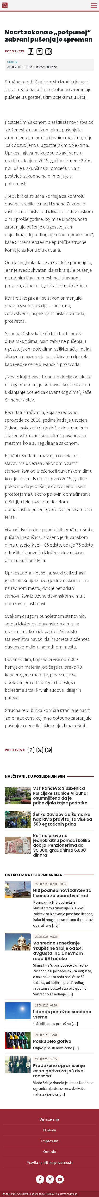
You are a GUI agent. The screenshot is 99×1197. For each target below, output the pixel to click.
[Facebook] (39, 1179)
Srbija (12, 62)
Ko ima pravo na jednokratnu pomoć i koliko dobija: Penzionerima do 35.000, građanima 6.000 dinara (61, 845)
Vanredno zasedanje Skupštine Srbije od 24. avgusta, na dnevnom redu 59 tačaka (58, 951)
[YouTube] (59, 1179)
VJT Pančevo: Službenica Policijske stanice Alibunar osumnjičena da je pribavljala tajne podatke (60, 796)
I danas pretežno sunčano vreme (62, 1014)
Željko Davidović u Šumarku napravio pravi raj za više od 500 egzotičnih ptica (62, 819)
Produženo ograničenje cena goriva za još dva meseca (59, 1070)
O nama (49, 1130)
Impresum (49, 1140)
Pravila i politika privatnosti (49, 1162)
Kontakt (49, 1151)
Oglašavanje (49, 1119)
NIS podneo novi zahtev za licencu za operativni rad (62, 893)
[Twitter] (49, 1179)
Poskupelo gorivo (52, 1041)
